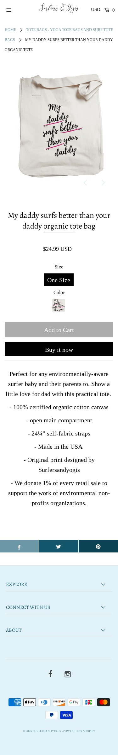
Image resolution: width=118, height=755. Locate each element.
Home (10, 30)
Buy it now (59, 349)
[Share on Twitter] (58, 546)
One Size (58, 280)
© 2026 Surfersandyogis (42, 731)
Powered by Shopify (79, 731)
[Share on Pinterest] (98, 546)
